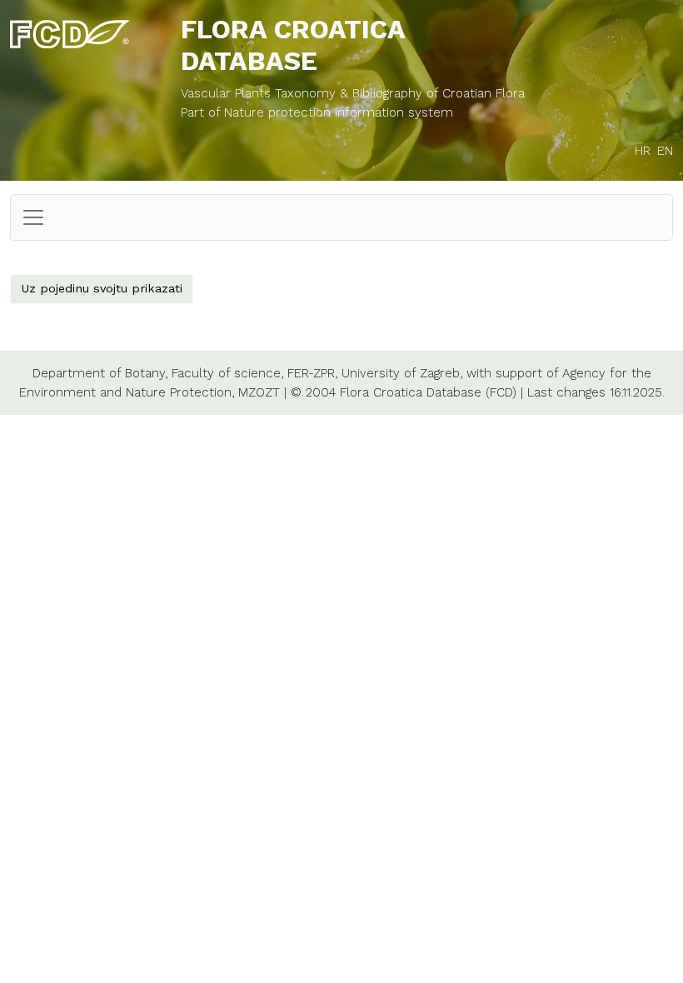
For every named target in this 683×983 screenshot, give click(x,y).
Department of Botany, (99, 373)
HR (643, 150)
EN (665, 150)
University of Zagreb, (402, 373)
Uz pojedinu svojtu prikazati (101, 288)
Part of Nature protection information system (317, 112)
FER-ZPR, (312, 373)
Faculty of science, (227, 373)
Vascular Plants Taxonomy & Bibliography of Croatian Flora (353, 93)
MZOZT (259, 392)
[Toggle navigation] (33, 217)
